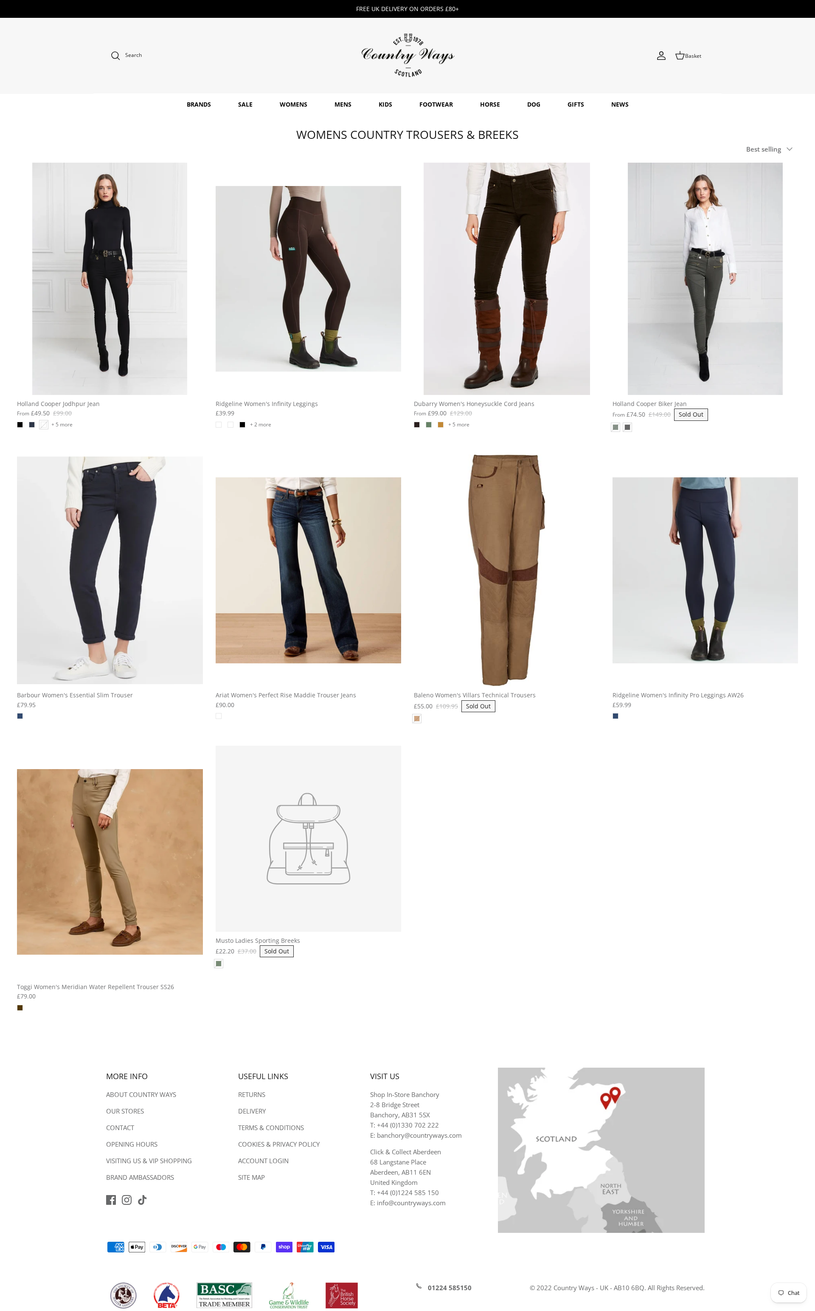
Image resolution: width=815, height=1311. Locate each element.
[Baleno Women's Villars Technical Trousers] (507, 570)
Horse (490, 104)
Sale (245, 104)
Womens (293, 104)
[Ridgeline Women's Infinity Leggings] (309, 279)
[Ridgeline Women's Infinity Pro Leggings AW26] (705, 570)
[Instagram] (127, 1200)
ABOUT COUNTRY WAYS (141, 1094)
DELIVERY (252, 1111)
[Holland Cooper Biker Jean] (705, 279)
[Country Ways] (407, 55)
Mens (342, 104)
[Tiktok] (142, 1200)
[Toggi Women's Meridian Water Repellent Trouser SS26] (110, 862)
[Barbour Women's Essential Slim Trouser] (110, 570)
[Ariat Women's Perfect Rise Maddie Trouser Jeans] (309, 570)
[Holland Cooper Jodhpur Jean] (110, 279)
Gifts (576, 104)
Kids (385, 104)
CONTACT (120, 1127)
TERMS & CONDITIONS (271, 1127)
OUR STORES (125, 1111)
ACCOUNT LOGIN (263, 1160)
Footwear (436, 104)
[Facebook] (111, 1200)
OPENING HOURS (131, 1144)
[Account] (661, 56)
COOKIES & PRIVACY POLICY (279, 1144)
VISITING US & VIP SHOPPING (149, 1160)
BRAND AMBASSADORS (140, 1177)
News (620, 104)
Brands (199, 104)
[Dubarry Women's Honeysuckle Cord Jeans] (507, 279)
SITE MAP (251, 1177)
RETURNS (251, 1094)
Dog (533, 104)
